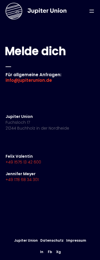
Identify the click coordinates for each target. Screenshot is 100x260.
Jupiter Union (26, 240)
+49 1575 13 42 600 (23, 162)
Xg (58, 251)
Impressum (76, 240)
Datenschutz (52, 240)
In (41, 251)
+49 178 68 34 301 (22, 179)
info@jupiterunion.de (29, 80)
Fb (50, 251)
